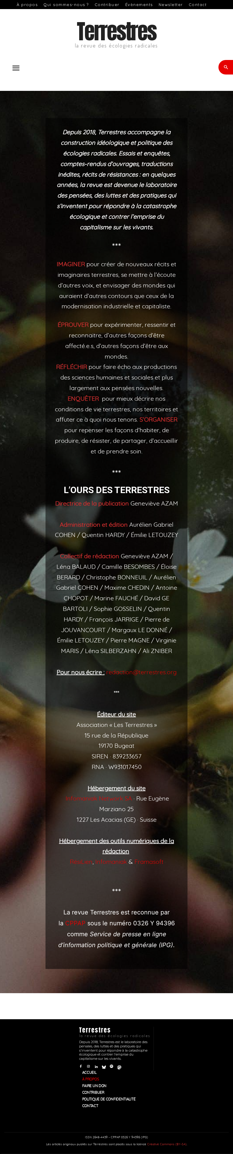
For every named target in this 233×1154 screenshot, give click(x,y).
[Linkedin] (96, 1066)
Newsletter (171, 4)
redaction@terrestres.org (141, 672)
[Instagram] (88, 1066)
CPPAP (75, 923)
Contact (198, 4)
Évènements (139, 4)
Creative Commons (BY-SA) (167, 1144)
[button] (15, 68)
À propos (27, 4)
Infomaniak (111, 862)
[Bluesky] (104, 1066)
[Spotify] (111, 1066)
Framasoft (149, 862)
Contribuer (107, 4)
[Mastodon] (119, 1066)
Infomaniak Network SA (99, 799)
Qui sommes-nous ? (66, 4)
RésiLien (81, 862)
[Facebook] (81, 1066)
